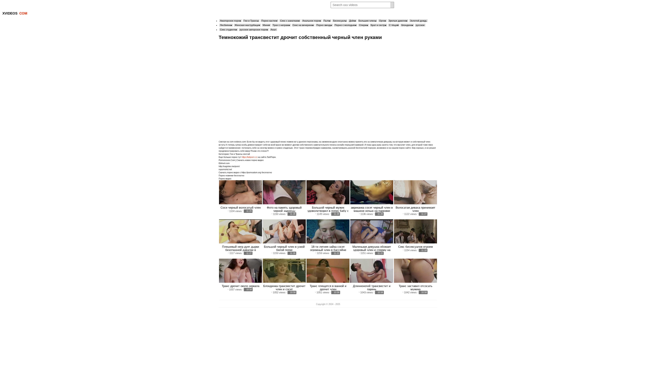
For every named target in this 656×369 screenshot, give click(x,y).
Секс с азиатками (290, 20)
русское (420, 25)
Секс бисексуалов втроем (415, 246)
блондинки (407, 25)
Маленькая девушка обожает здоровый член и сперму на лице (371, 250)
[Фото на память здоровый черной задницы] (284, 196)
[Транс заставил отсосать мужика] (415, 275)
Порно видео (225, 178)
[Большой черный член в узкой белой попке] (284, 235)
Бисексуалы (339, 20)
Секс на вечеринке (303, 25)
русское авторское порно (254, 29)
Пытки (327, 20)
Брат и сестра (378, 25)
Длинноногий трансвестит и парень (372, 287)
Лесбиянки (226, 25)
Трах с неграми (281, 25)
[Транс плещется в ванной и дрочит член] (328, 275)
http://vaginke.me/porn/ (229, 166)
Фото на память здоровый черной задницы (284, 209)
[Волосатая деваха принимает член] (415, 196)
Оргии (382, 20)
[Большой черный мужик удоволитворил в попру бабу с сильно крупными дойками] (328, 196)
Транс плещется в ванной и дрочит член (328, 287)
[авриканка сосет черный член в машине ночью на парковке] (371, 196)
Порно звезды (324, 25)
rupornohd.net (225, 169)
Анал (273, 29)
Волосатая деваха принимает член (415, 209)
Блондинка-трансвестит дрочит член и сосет (284, 287)
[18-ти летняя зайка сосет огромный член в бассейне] (328, 235)
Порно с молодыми (345, 25)
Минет (266, 25)
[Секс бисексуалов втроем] (415, 235)
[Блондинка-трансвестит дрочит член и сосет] (284, 275)
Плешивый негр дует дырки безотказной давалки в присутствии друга (240, 250)
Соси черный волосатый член (241, 207)
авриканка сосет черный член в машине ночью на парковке (372, 209)
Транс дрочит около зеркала (240, 286)
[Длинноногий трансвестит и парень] (371, 275)
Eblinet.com (224, 163)
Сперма (363, 25)
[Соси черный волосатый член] (240, 196)
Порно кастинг (269, 20)
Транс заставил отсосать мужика (415, 287)
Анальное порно (311, 20)
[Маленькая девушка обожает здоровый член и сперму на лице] (371, 235)
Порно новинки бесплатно (231, 175)
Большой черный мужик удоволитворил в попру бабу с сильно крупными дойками (328, 211)
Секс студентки (228, 29)
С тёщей (394, 25)
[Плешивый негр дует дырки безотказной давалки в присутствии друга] (240, 235)
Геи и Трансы (251, 20)
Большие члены (367, 20)
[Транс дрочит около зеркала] (240, 275)
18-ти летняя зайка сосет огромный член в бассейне (328, 248)
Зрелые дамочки (398, 20)
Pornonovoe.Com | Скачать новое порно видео (241, 160)
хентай (246, 154)
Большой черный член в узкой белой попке (284, 248)
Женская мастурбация (247, 25)
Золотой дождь (418, 20)
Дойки (352, 20)
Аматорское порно (230, 20)
